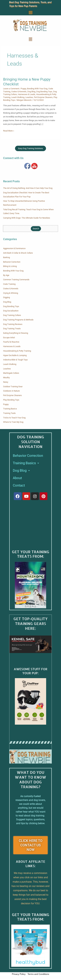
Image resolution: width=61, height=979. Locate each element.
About (17, 478)
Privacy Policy (18, 974)
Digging (6, 297)
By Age (6, 275)
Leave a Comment (11, 88)
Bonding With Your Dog (37, 88)
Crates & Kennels (18, 91)
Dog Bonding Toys (44, 91)
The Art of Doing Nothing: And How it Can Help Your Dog (27, 188)
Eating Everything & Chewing (15, 333)
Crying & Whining (10, 293)
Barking (6, 257)
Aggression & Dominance (14, 248)
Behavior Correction (11, 262)
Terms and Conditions (38, 974)
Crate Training (9, 284)
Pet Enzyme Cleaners (43, 97)
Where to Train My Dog (13, 422)
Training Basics (10, 409)
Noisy (5, 382)
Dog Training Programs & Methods (18, 320)
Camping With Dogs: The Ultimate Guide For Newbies (26, 218)
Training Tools (9, 413)
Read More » (8, 130)
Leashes (29, 97)
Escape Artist (9, 337)
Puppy (23, 88)
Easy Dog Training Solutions (30, 148)
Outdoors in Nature (11, 391)
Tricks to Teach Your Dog (14, 417)
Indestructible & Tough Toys (15, 360)
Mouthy (6, 377)
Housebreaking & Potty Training (17, 351)
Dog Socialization (10, 311)
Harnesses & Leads (26, 94)
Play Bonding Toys (11, 400)
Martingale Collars (11, 373)
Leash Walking (17, 97)
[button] (30, 12)
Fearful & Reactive (11, 342)
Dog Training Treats (12, 328)
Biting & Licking (10, 266)
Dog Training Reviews (12, 324)
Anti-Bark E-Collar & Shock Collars (18, 253)
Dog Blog (31, 91)
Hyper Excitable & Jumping (15, 355)
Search (36, 228)
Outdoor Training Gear (13, 386)
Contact (19, 485)
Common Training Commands (16, 279)
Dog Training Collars (12, 315)
